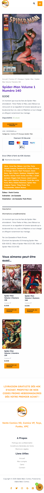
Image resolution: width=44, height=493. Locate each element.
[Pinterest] (33, 488)
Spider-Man (29, 79)
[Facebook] (11, 488)
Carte (22, 464)
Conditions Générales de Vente (22, 446)
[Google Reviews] (27, 488)
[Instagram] (22, 488)
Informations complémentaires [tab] (13, 214)
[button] (34, 3)
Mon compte (22, 461)
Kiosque (21, 79)
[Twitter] (17, 488)
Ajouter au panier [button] (12, 310)
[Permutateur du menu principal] (40, 3)
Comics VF (13, 79)
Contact (22, 468)
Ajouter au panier (12, 125)
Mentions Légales (22, 449)
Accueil (5, 79)
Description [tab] (6, 209)
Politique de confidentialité (22, 443)
